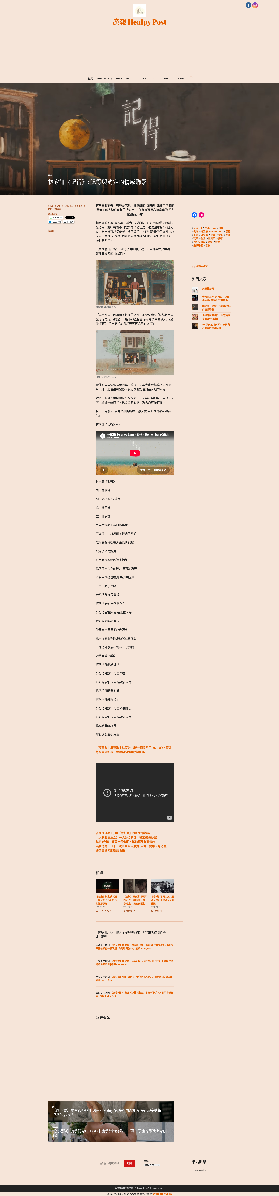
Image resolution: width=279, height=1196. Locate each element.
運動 (210, 242)
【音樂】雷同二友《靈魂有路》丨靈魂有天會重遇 (162, 900)
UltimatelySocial (162, 1193)
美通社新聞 (202, 266)
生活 (203, 238)
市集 (195, 235)
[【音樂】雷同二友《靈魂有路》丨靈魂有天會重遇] (162, 886)
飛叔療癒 (198, 245)
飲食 (207, 245)
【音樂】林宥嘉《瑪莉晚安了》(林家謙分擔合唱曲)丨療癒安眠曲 (135, 900)
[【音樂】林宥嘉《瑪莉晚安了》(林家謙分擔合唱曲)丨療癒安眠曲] (135, 886)
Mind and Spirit (104, 79)
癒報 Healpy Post (139, 22)
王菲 (51, 206)
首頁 (90, 79)
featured (68, 206)
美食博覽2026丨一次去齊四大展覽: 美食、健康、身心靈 (131, 846)
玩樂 (195, 238)
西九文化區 (199, 242)
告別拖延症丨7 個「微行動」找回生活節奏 (123, 833)
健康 (221, 228)
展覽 (228, 231)
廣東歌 (79, 206)
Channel (166, 79)
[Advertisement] (139, 54)
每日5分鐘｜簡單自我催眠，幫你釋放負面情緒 (125, 842)
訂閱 (129, 1163)
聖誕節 (211, 238)
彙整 (146, 1161)
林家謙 (58, 209)
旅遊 (227, 235)
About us (182, 79)
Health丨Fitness (124, 79)
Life (153, 79)
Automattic (157, 1188)
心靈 (213, 235)
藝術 (220, 238)
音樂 (50, 175)
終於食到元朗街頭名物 (110, 850)
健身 (195, 231)
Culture (143, 79)
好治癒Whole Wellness (212, 231)
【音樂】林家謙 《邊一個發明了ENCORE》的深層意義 (107, 900)
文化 (220, 235)
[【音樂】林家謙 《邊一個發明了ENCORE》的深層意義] (107, 886)
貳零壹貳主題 (123, 1188)
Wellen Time (210, 228)
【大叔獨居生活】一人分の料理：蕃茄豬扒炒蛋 (126, 837)
